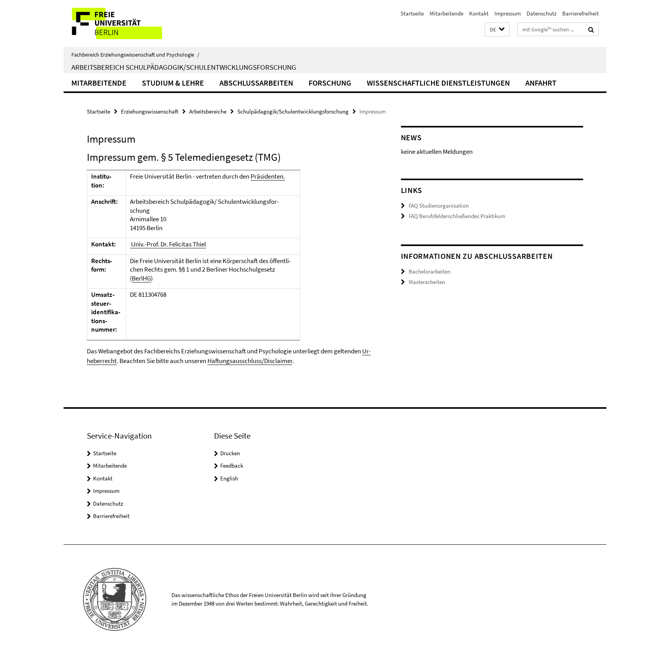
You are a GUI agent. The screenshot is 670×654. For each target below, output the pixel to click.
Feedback (231, 465)
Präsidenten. (267, 176)
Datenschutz (541, 13)
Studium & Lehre (173, 83)
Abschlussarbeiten (256, 83)
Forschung (330, 83)
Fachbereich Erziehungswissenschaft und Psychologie (135, 54)
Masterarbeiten (427, 282)
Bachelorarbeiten (430, 271)
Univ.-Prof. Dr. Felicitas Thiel (168, 244)
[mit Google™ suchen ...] (591, 29)
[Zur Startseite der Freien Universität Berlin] (128, 23)
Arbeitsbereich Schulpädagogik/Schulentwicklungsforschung (183, 67)
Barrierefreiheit (580, 13)
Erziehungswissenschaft (149, 111)
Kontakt (479, 13)
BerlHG (141, 278)
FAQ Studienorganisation (439, 205)
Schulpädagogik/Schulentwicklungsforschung (293, 111)
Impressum (507, 13)
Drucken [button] (230, 453)
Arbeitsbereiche (207, 111)
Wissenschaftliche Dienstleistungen (438, 83)
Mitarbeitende (446, 13)
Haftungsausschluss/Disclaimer (249, 360)
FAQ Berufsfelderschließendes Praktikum (457, 216)
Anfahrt (540, 83)
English (229, 478)
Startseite (412, 13)
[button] (497, 29)
